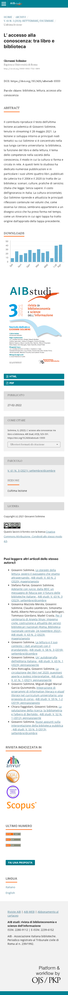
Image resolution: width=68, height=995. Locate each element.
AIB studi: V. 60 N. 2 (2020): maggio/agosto (33, 579)
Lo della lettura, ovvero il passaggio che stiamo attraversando (35, 573)
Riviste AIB (14, 912)
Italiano (10, 887)
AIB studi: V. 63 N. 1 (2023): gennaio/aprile (37, 663)
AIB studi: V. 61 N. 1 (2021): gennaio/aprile (37, 678)
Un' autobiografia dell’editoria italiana (34, 659)
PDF (11, 383)
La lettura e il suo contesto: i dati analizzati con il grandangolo (34, 646)
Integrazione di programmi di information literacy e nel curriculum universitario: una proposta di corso (37, 693)
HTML (13, 376)
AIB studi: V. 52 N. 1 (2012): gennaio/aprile (36, 716)
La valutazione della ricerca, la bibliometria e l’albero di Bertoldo (36, 710)
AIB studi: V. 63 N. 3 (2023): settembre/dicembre (37, 598)
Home (8, 17)
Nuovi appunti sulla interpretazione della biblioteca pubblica (37, 723)
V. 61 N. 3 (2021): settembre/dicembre (29, 21)
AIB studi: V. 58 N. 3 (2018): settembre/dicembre (37, 651)
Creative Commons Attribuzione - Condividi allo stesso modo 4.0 (33, 536)
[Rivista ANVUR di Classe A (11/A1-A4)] (13, 767)
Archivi (20, 17)
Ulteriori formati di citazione (27, 444)
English (10, 893)
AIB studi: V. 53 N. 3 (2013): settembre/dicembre (28, 731)
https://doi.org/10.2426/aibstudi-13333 (35, 81)
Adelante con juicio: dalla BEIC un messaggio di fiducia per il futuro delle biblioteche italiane (35, 592)
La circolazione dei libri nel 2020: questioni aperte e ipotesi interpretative (36, 672)
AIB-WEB (29, 912)
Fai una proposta (20, 862)
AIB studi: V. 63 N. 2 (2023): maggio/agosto (28, 636)
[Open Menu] (4, 4)
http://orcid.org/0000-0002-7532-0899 (22, 68)
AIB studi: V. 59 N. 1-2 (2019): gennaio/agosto (37, 701)
